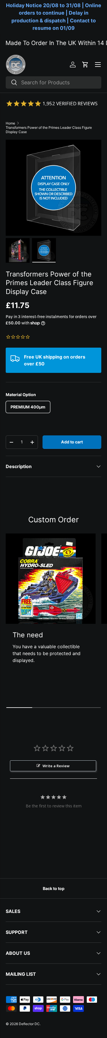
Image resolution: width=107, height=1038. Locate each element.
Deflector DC (29, 1024)
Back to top (53, 888)
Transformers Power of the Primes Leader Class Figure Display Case (49, 129)
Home (10, 123)
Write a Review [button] (56, 765)
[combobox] (53, 82)
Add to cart (72, 441)
